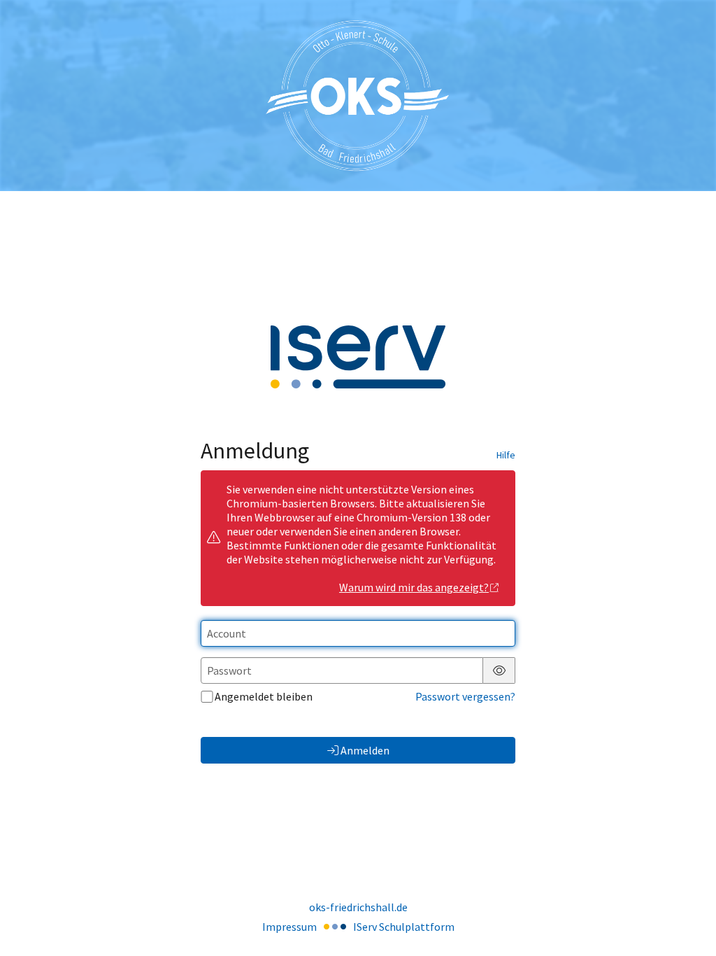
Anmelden (365, 750)
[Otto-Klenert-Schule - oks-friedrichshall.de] (358, 95)
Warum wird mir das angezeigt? (414, 587)
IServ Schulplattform (403, 927)
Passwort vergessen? (465, 696)
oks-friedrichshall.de (358, 907)
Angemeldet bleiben (264, 696)
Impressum (289, 927)
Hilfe (505, 455)
